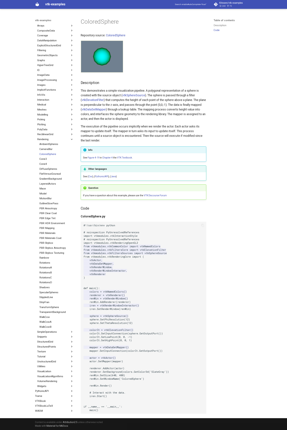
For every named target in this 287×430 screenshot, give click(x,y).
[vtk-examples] (37, 4)
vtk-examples (43, 20)
